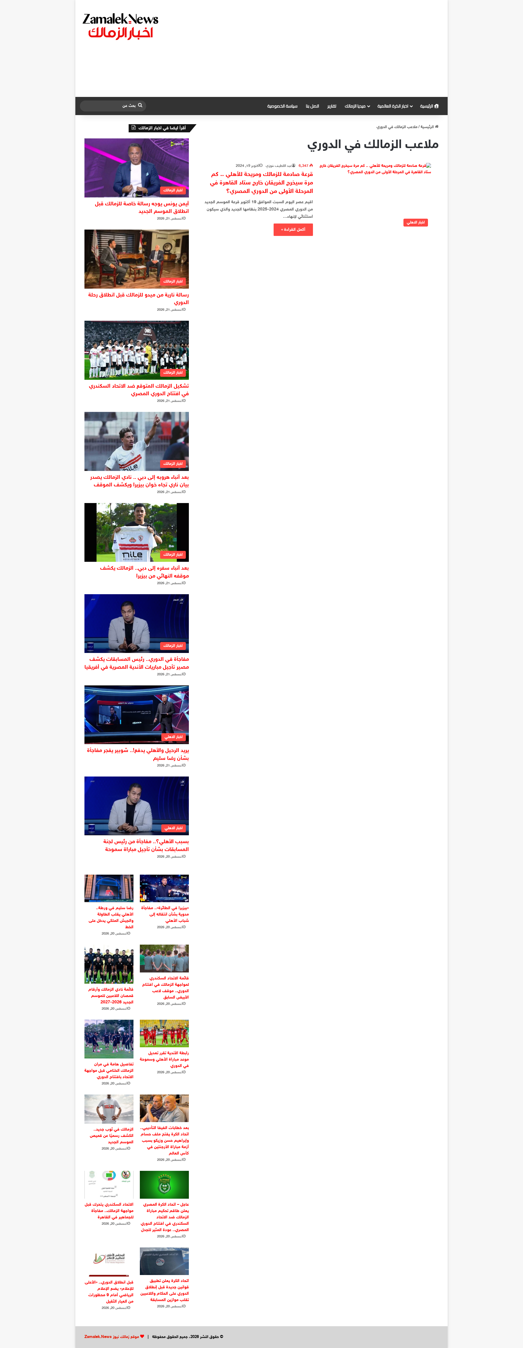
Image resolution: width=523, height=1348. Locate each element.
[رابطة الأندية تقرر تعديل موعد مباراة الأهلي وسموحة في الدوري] (164, 1033)
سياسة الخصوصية (282, 106)
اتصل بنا (312, 106)
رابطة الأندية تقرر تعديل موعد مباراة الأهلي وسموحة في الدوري (164, 1059)
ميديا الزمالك (355, 106)
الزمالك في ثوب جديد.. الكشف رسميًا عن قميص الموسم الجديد (111, 1136)
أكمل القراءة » (293, 229)
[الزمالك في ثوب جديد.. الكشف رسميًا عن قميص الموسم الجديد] (108, 1109)
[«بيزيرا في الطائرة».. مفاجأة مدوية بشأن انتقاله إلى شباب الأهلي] (164, 888)
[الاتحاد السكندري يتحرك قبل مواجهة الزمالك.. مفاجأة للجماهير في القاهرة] (108, 1184)
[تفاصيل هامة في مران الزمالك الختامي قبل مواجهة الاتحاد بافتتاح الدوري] (108, 1039)
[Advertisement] (323, 48)
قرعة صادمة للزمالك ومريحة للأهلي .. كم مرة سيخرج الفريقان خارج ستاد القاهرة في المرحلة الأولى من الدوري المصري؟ (261, 183)
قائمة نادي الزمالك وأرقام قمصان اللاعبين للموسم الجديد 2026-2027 (110, 996)
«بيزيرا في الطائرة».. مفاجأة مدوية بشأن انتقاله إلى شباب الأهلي (165, 914)
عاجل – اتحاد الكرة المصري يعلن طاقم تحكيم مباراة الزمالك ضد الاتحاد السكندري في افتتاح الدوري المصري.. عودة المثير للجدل (165, 1217)
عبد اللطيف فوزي (279, 166)
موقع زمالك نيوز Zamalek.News (111, 1337)
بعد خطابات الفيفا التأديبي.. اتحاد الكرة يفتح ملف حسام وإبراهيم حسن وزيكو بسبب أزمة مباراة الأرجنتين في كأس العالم (164, 1140)
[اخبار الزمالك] (121, 26)
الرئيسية (427, 106)
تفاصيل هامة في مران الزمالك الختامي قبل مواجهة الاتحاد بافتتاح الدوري (108, 1071)
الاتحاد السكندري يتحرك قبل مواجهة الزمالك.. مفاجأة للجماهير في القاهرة (109, 1211)
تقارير (331, 106)
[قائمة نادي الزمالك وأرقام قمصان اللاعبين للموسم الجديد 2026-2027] (108, 964)
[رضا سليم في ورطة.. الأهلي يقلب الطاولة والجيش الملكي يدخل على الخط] (108, 888)
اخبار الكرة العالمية (392, 106)
